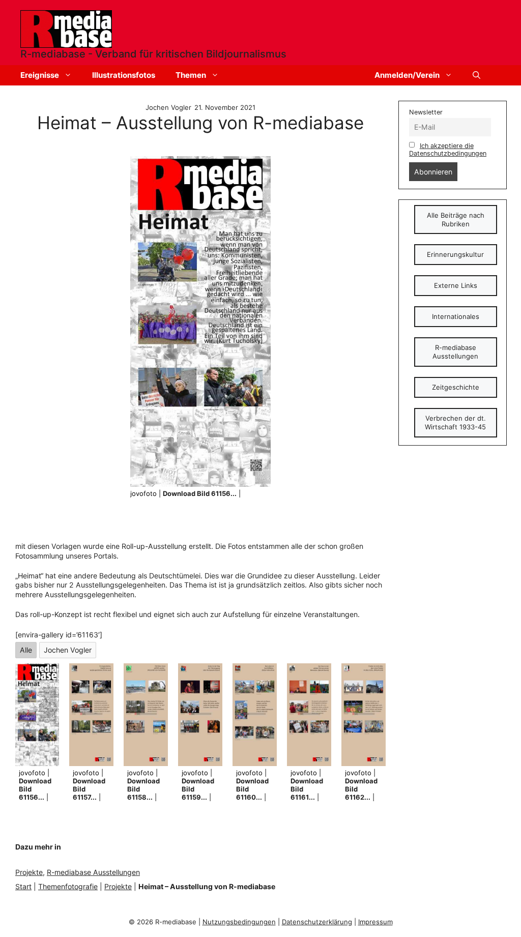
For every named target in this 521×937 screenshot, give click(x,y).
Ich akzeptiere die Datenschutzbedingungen (447, 149)
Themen (191, 75)
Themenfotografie (68, 886)
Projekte (29, 872)
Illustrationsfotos (123, 75)
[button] (476, 75)
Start (23, 886)
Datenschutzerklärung (317, 922)
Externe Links (455, 285)
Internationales (455, 316)
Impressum (375, 922)
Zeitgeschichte (455, 387)
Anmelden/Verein (407, 75)
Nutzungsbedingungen (239, 922)
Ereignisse (39, 75)
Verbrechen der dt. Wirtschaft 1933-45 (455, 422)
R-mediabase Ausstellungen (93, 872)
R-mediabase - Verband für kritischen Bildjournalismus (153, 54)
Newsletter (426, 112)
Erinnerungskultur (455, 254)
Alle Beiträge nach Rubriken (455, 219)
